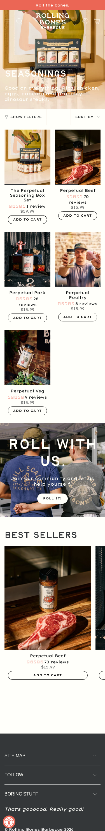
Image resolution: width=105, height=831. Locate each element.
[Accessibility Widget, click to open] (9, 822)
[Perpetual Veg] (27, 357)
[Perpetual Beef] (78, 157)
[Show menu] (7, 21)
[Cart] (97, 21)
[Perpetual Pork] (27, 259)
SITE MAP (14, 755)
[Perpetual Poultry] (78, 259)
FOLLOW (13, 774)
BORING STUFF (21, 794)
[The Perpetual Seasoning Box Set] (27, 157)
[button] (17, 206)
